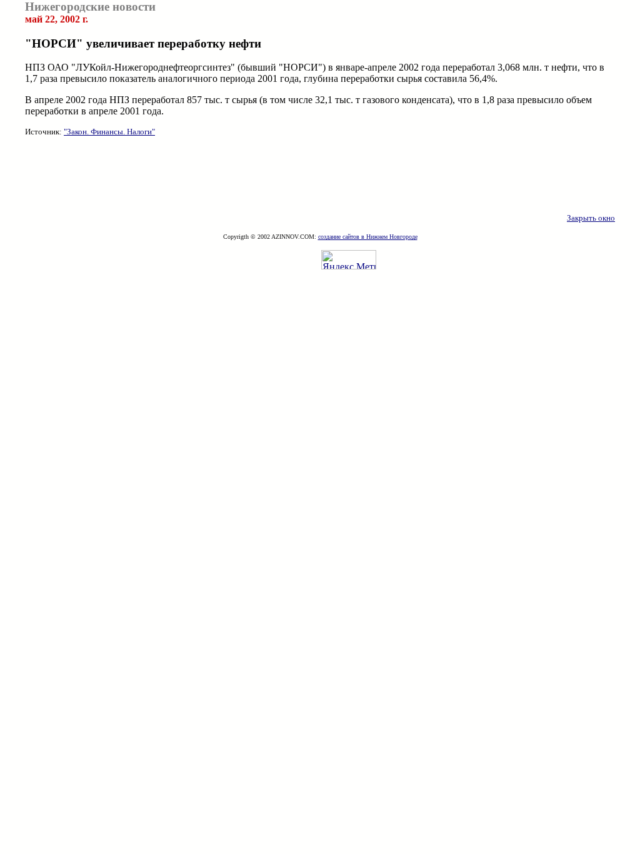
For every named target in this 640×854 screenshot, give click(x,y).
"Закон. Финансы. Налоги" (109, 131)
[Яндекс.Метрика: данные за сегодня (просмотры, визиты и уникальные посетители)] (348, 259)
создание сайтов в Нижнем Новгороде (368, 236)
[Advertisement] (320, 175)
